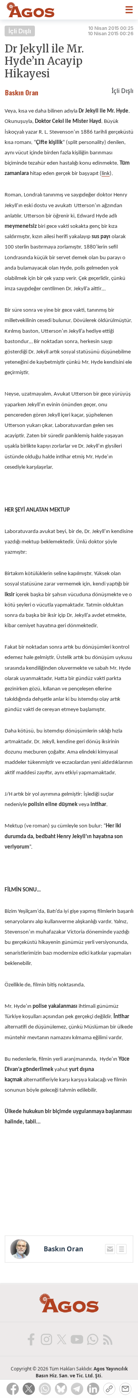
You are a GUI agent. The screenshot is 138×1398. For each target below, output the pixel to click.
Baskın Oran (63, 1249)
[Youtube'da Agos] (76, 1339)
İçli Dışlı (19, 31)
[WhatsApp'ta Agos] (92, 1339)
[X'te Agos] (61, 1339)
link (106, 174)
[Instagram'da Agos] (46, 1339)
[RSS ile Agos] (107, 1339)
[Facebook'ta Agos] (30, 1339)
